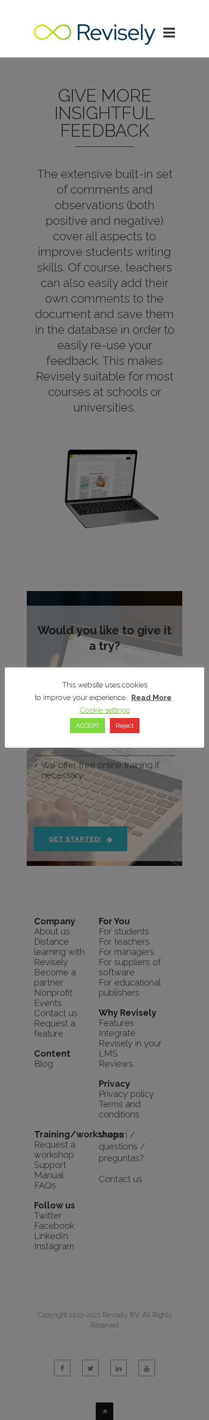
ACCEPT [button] (87, 725)
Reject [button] (125, 725)
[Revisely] (95, 40)
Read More (151, 697)
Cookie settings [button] (105, 710)
